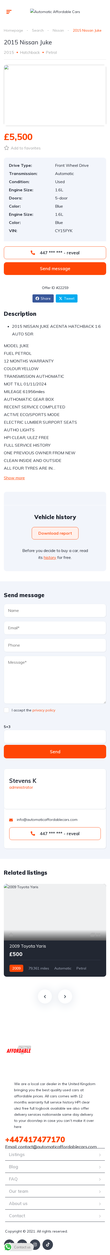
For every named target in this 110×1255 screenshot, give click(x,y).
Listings (17, 1154)
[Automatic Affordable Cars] (55, 11)
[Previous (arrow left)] (9, 627)
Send (55, 751)
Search (38, 30)
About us (18, 1203)
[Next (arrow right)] (101, 627)
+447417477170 (35, 1139)
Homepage (13, 30)
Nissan (58, 30)
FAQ (13, 1179)
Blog (13, 1166)
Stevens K (22, 780)
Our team (18, 1191)
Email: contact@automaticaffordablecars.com (51, 1146)
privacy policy (43, 710)
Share (46, 298)
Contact (17, 1215)
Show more (14, 477)
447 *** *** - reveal (59, 252)
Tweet (69, 298)
